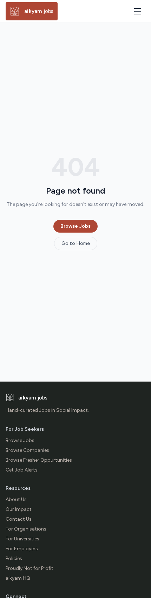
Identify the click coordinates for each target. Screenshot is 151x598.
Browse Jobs (75, 226)
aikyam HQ (18, 578)
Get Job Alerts (22, 470)
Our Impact (19, 509)
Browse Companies (27, 450)
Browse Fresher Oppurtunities (39, 460)
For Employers (22, 549)
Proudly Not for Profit (29, 568)
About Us (16, 499)
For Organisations (26, 529)
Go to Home (75, 243)
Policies (14, 558)
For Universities (22, 539)
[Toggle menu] (137, 11)
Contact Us (19, 519)
